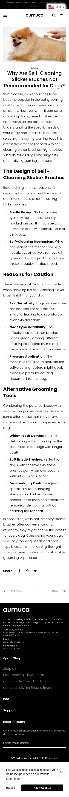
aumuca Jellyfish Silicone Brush (27, 688)
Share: (8, 571)
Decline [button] (10, 787)
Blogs (34, 68)
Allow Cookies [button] (42, 787)
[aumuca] (34, 15)
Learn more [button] (13, 778)
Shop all (9, 669)
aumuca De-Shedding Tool (24, 681)
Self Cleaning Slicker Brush (23, 675)
